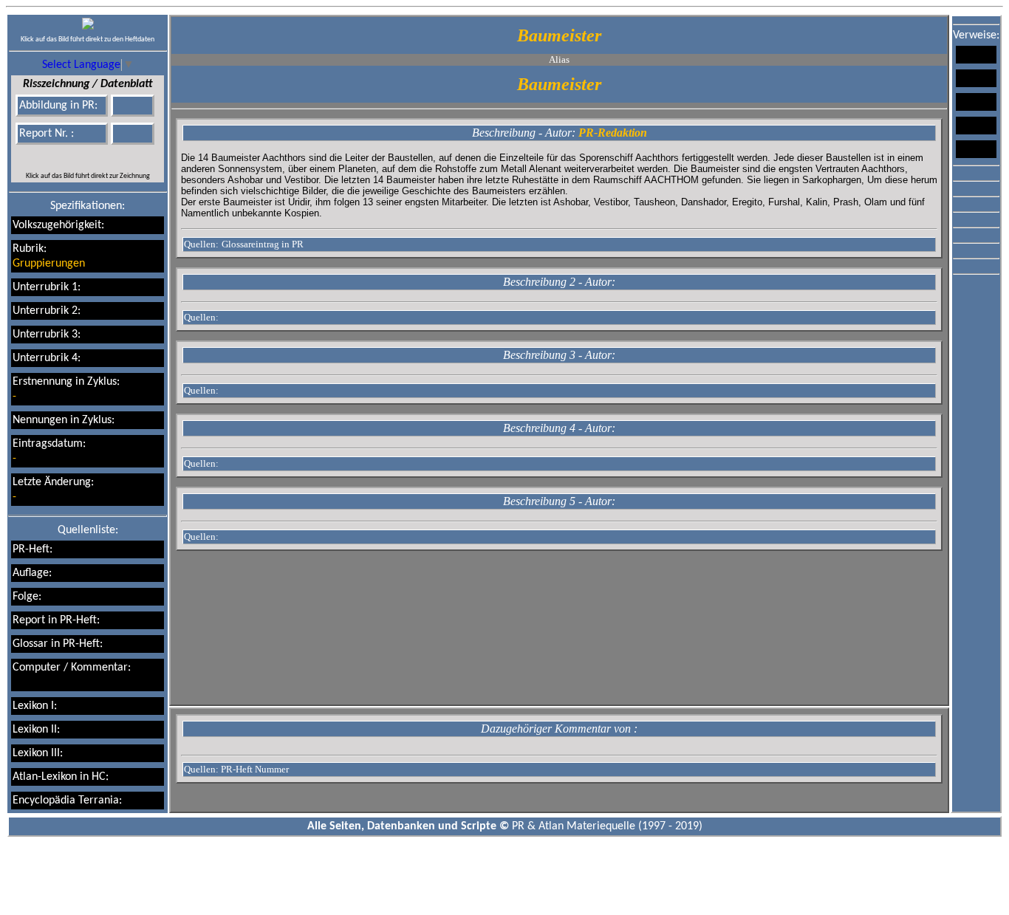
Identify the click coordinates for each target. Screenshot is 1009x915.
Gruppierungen (49, 264)
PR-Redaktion (612, 132)
